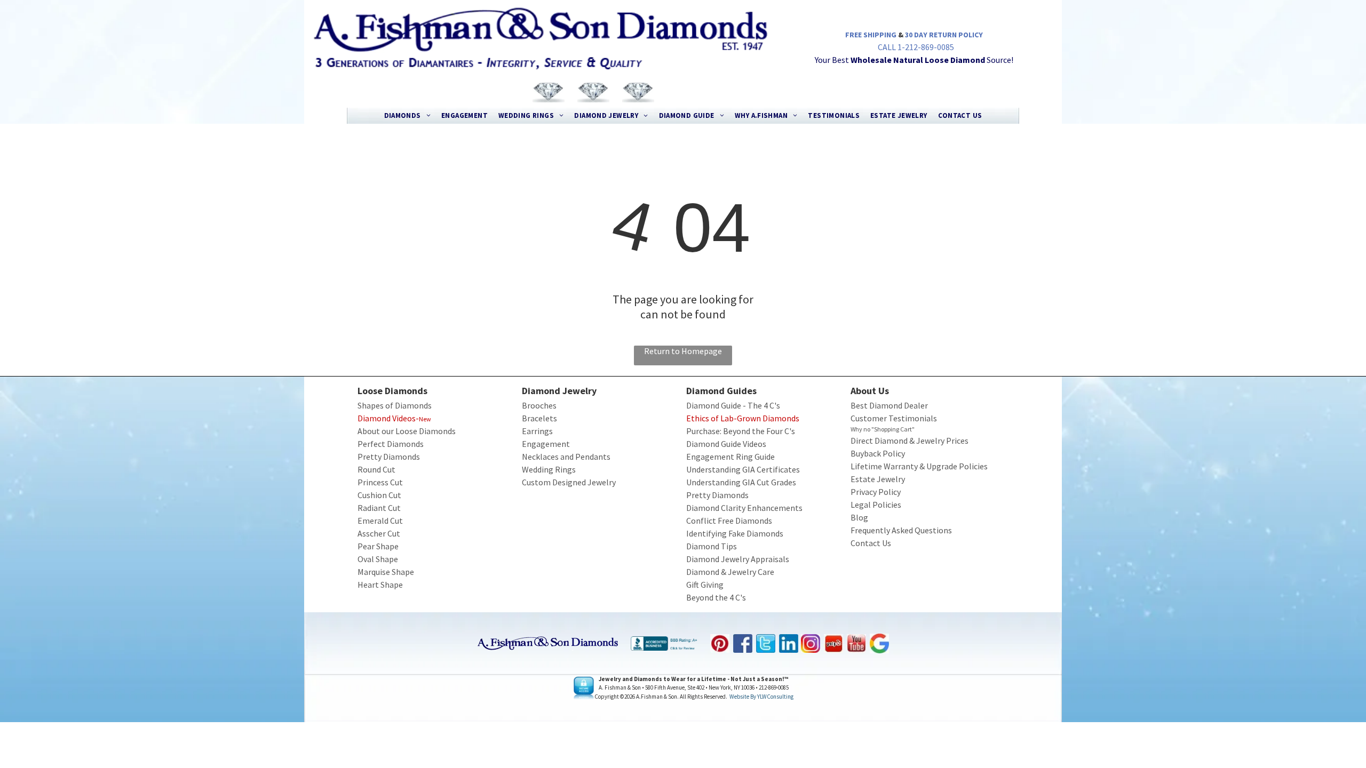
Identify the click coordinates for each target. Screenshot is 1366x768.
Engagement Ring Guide (730, 456)
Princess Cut (380, 482)
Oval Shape (378, 559)
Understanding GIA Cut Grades (741, 482)
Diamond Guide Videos (726, 443)
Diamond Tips (711, 546)
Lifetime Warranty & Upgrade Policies (919, 466)
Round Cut (376, 469)
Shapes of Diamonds (395, 405)
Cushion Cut (379, 495)
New (425, 419)
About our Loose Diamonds (407, 431)
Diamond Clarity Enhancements (744, 507)
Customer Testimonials (894, 418)
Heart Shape (380, 584)
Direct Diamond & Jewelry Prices (909, 440)
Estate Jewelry (878, 479)
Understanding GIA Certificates (743, 469)
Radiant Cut (379, 507)
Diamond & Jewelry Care (730, 571)
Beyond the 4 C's (716, 597)
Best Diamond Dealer (889, 405)
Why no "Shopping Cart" (883, 429)
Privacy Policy (876, 491)
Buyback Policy (878, 453)
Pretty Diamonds (389, 456)
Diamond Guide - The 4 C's (733, 405)
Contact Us (871, 543)
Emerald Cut (380, 520)
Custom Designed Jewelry (569, 482)
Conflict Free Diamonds (729, 520)
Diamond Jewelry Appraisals (737, 559)
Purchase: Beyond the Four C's (740, 431)
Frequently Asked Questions (901, 530)
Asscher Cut (379, 533)
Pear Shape (378, 546)
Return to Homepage (683, 351)
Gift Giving (705, 584)
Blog (859, 517)
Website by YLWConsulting (761, 696)
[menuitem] (407, 116)
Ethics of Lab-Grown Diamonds (742, 418)
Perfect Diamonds (391, 443)
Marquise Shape (386, 571)
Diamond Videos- (388, 418)
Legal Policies (876, 504)
